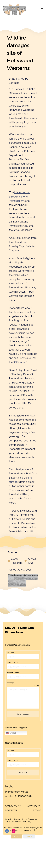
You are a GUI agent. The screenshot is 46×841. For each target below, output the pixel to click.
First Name (11, 653)
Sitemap (37, 810)
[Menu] (42, 9)
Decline (29, 836)
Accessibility (34, 806)
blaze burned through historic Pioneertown (19, 196)
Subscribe (23, 772)
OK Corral (20, 362)
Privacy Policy (13, 806)
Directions (11, 810)
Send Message (23, 714)
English (12, 733)
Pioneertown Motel (16, 791)
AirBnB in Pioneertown (18, 795)
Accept (17, 836)
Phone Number (13, 673)
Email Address (13, 663)
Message (10, 683)
